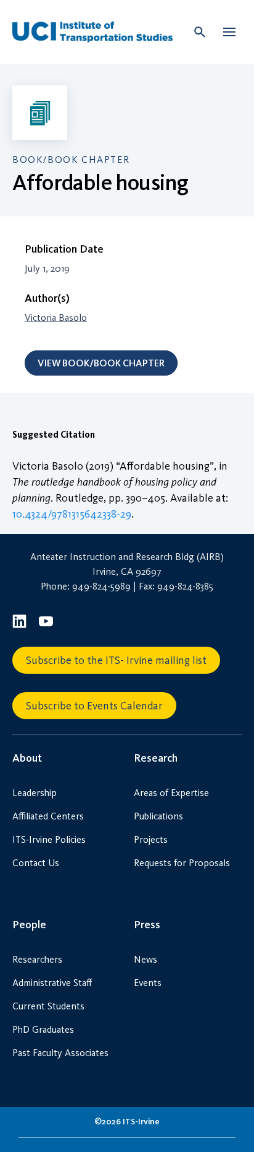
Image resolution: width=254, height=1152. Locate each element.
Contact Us (35, 863)
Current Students (48, 1006)
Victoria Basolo (56, 317)
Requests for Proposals (182, 863)
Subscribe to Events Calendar (94, 705)
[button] (229, 32)
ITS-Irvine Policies (49, 839)
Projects (151, 839)
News (145, 959)
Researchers (37, 959)
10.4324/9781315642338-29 (71, 514)
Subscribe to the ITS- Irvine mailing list (116, 660)
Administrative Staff (52, 982)
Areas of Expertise (171, 793)
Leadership (34, 793)
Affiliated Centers (48, 816)
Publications (158, 816)
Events (148, 982)
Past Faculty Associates (60, 1053)
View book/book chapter (101, 363)
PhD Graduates (43, 1029)
